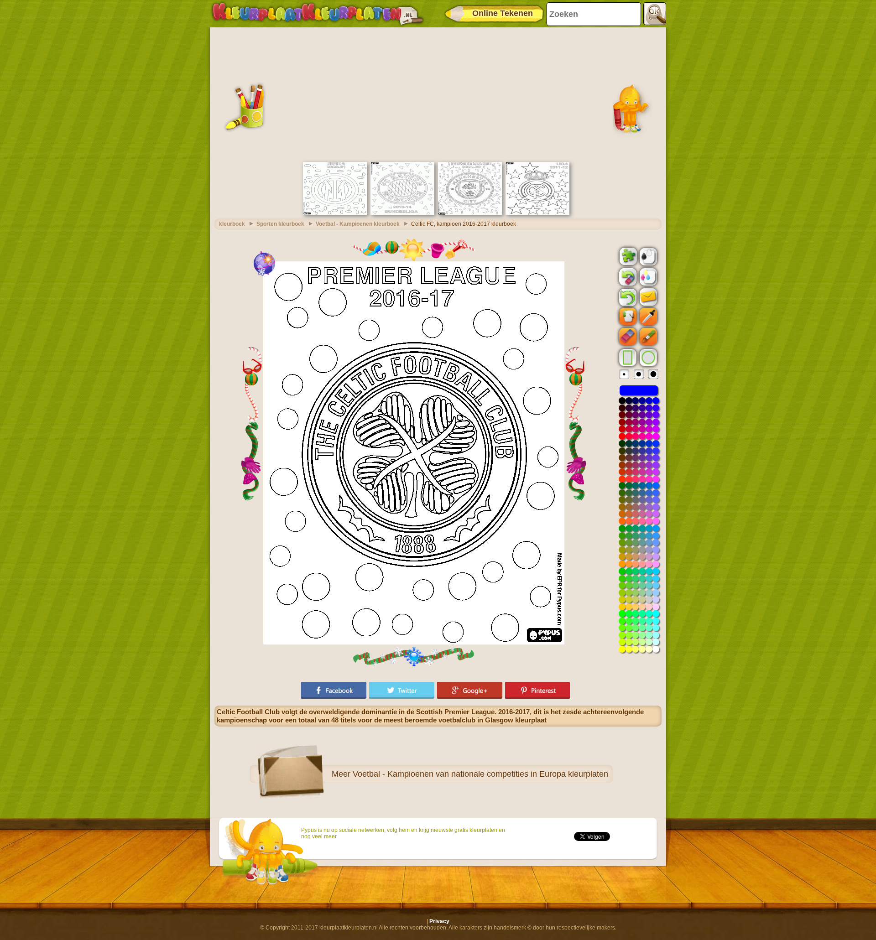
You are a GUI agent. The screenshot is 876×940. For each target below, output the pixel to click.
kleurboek (232, 224)
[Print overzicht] (647, 256)
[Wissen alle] (627, 277)
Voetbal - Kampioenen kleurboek (358, 224)
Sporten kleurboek (280, 224)
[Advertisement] (438, 93)
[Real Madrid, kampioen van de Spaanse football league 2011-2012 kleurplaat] (537, 213)
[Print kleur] (647, 276)
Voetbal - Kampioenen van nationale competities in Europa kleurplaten (480, 774)
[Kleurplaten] (317, 13)
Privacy (439, 921)
